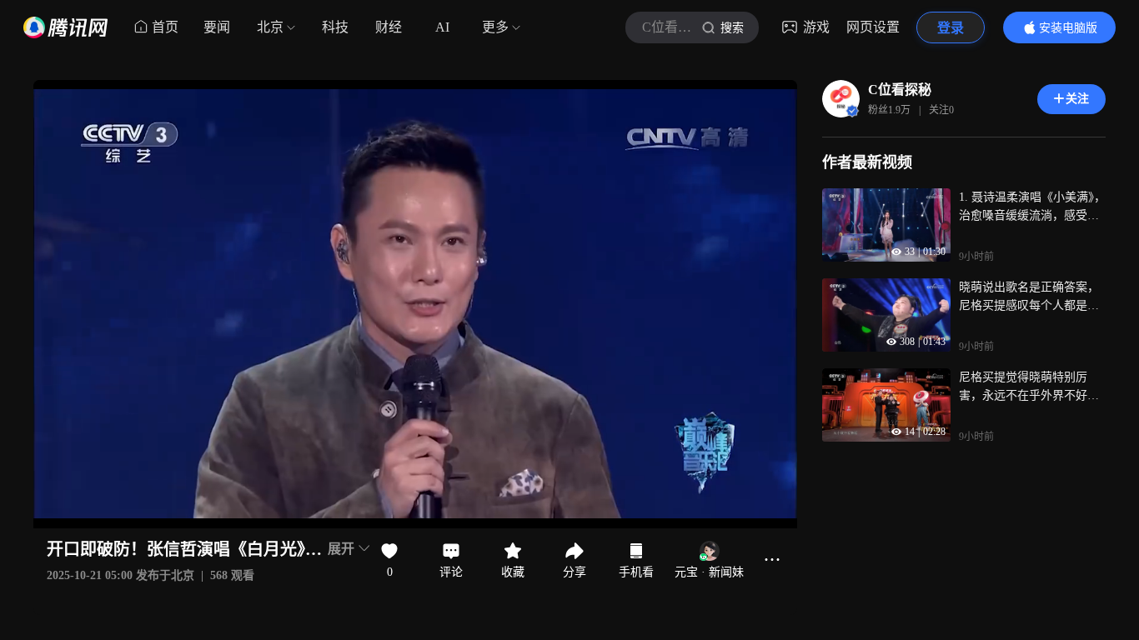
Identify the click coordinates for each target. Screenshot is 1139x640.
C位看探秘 (899, 89)
